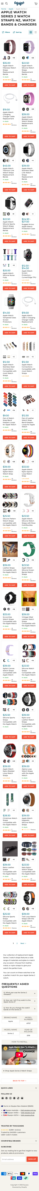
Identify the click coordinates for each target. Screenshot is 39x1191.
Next (22, 943)
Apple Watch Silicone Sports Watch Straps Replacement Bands (9, 226)
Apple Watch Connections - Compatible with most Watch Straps (28, 369)
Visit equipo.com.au (28, 1110)
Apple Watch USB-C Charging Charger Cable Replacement (28, 318)
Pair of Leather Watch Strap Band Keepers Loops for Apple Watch (28, 422)
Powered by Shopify (19, 1187)
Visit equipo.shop (27, 1115)
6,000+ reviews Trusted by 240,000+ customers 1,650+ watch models (13, 1132)
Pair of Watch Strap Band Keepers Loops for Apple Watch (9, 421)
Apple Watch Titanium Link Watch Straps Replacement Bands (8, 172)
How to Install (19, 1042)
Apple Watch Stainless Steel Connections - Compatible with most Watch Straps (9, 370)
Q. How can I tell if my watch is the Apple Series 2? (17, 1001)
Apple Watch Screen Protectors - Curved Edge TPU (29, 274)
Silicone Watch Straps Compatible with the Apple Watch (29, 671)
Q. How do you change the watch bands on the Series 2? (17, 1008)
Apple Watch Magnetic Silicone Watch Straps (28, 821)
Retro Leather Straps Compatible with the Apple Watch (10, 870)
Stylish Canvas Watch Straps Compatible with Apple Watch (9, 671)
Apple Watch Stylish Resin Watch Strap (8, 471)
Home (3, 9)
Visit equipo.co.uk (28, 1113)
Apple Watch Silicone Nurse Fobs (9, 275)
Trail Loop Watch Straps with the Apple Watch (29, 919)
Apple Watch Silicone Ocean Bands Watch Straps (28, 571)
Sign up (32, 1159)
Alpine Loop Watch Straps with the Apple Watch (28, 772)
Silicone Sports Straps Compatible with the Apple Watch (10, 721)
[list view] (35, 32)
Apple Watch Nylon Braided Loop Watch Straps (8, 772)
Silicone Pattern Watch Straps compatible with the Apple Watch (10, 522)
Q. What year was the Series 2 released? (15, 993)
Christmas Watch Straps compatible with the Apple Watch (10, 821)
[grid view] (30, 32)
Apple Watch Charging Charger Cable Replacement (9, 115)
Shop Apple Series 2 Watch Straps (18, 1071)
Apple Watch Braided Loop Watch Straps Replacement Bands (27, 121)
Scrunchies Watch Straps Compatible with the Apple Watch (10, 620)
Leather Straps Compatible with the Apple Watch (10, 570)
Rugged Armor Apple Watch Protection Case (28, 226)
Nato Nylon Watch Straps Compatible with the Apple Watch (29, 870)
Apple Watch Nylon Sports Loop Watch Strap (27, 472)
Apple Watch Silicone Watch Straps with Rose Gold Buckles (28, 522)
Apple (11, 9)
